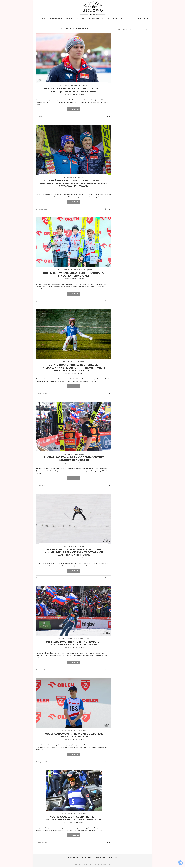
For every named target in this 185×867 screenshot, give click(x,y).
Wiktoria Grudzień (78, 189)
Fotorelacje (117, 18)
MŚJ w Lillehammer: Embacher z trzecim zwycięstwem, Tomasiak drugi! (74, 90)
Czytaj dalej (74, 109)
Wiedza (105, 18)
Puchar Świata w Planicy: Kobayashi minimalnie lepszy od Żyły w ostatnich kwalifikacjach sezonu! (73, 552)
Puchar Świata (68, 177)
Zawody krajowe (84, 638)
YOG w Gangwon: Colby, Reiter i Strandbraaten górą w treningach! (73, 818)
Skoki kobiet (71, 18)
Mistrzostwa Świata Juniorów (68, 85)
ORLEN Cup (59, 269)
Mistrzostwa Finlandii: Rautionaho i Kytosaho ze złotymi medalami (73, 643)
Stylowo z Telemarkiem (78, 558)
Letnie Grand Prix (68, 361)
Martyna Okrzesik (78, 94)
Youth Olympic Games (79, 730)
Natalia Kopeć (78, 373)
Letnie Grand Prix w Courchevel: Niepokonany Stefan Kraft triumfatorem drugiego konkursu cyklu (73, 368)
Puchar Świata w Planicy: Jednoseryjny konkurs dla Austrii (74, 458)
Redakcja (41, 18)
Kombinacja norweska (90, 18)
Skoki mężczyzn (55, 18)
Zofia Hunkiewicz (79, 822)
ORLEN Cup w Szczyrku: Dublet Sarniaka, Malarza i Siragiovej (73, 274)
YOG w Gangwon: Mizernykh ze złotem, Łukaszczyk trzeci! (74, 735)
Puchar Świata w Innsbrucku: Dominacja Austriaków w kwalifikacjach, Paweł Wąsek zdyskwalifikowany (73, 183)
